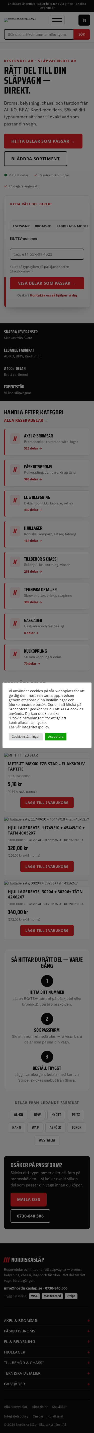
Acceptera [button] (55, 736)
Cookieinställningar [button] (26, 736)
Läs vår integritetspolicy (29, 727)
